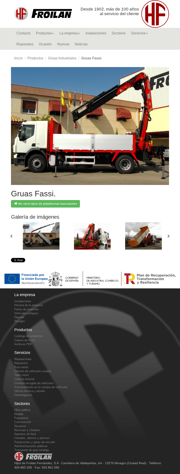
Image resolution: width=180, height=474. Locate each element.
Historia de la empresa (28, 305)
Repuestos (24, 44)
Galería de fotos (24, 340)
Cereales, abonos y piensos (32, 438)
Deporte (19, 317)
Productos (44, 33)
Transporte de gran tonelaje (31, 450)
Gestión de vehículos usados (32, 371)
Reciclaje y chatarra (27, 430)
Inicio (18, 58)
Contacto (23, 33)
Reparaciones (23, 359)
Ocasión (45, 44)
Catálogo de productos (28, 336)
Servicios (138, 33)
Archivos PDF (23, 344)
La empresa (68, 33)
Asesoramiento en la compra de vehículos (41, 387)
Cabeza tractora (24, 379)
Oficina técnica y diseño (29, 391)
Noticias (81, 44)
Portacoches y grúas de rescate (34, 442)
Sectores (119, 33)
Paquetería (21, 418)
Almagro (19, 321)
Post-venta (21, 367)
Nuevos (63, 44)
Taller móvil (21, 375)
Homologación (23, 395)
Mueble (18, 414)
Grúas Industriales (62, 58)
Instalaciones (96, 33)
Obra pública (22, 410)
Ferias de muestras (26, 309)
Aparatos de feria (25, 434)
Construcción (22, 422)
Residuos (20, 426)
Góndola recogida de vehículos (34, 383)
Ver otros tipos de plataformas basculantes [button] (47, 203)
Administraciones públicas (31, 446)
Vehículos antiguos (26, 313)
